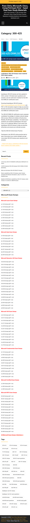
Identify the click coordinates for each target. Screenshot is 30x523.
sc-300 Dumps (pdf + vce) (7, 386)
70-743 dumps (5, 451)
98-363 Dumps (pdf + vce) (7, 404)
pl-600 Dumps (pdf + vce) (7, 308)
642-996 (4, 484)
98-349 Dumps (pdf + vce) (7, 396)
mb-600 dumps (6, 497)
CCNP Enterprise (18, 71)
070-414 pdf (5, 448)
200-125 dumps (23, 451)
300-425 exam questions (7, 71)
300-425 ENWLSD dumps (16, 69)
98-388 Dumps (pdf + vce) (7, 431)
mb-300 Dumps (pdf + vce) (7, 275)
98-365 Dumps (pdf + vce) (7, 409)
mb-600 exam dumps (18, 497)
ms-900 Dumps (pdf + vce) (7, 373)
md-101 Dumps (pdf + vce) (7, 317)
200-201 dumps (6, 458)
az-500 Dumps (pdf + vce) (7, 225)
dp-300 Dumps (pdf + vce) (7, 254)
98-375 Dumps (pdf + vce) (7, 423)
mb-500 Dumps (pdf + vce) (7, 289)
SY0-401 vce (14, 507)
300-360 (15, 464)
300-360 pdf (5, 471)
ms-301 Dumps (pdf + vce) (7, 336)
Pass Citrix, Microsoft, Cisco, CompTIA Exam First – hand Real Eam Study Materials (15, 8)
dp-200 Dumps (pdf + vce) (7, 246)
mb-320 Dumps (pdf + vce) (7, 280)
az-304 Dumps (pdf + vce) (7, 220)
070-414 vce (14, 448)
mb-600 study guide (21, 500)
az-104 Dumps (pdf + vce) (7, 204)
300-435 (22, 471)
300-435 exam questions (8, 477)
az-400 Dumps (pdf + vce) (7, 223)
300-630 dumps (6, 481)
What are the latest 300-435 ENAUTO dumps (11, 170)
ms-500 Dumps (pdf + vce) (7, 339)
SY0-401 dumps (13, 503)
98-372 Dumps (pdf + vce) (7, 420)
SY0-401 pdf (5, 507)
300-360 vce (14, 471)
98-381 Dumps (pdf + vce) (7, 426)
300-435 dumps (6, 474)
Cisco (24, 71)
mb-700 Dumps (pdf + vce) (7, 294)
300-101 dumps (22, 461)
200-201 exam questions (19, 458)
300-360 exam (16, 468)
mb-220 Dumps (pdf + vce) (7, 267)
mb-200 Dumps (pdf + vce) (7, 261)
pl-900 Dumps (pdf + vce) (7, 371)
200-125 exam (5, 455)
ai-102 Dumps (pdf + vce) (7, 238)
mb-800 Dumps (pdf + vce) (7, 297)
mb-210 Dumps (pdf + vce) (7, 264)
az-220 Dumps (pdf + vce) (7, 215)
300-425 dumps (5, 67)
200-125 (14, 451)
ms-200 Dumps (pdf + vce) (7, 326)
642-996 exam (23, 484)
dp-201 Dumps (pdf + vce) (7, 249)
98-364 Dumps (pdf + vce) (7, 407)
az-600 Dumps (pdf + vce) (7, 228)
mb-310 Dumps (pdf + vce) (7, 278)
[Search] (27, 23)
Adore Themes (24, 521)
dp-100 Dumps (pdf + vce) (7, 243)
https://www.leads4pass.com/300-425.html (13, 105)
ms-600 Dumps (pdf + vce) (7, 342)
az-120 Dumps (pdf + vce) (7, 206)
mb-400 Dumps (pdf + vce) (7, 286)
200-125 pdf (15, 455)
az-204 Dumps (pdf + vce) (7, 212)
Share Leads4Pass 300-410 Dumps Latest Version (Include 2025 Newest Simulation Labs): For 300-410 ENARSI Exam (13, 175)
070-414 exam (23, 445)
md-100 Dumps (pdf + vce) (7, 315)
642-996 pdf (5, 487)
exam (4, 77)
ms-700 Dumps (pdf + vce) (7, 345)
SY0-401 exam (23, 503)
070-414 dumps (13, 445)
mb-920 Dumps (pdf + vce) (7, 368)
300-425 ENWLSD (6, 69)
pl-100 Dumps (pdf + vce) (7, 299)
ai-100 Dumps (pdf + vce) (7, 235)
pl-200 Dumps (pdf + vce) (7, 302)
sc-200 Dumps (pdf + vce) (7, 383)
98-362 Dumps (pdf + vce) (7, 401)
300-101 (13, 461)
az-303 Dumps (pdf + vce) (7, 217)
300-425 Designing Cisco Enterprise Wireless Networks (14, 65)
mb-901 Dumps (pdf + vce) (7, 363)
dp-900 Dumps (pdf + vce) (7, 360)
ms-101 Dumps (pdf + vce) (7, 323)
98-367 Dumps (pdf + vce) (7, 415)
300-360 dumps (6, 468)
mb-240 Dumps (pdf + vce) (7, 272)
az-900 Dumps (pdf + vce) (7, 354)
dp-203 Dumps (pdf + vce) (7, 252)
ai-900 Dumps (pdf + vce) (7, 357)
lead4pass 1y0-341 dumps (8, 490)
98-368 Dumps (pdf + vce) (7, 417)
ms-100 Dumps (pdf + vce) (7, 320)
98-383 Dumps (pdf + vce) (7, 428)
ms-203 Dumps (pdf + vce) (7, 331)
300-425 (3, 63)
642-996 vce (14, 487)
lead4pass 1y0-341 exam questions (10, 494)
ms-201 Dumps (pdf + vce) (7, 328)
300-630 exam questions (19, 481)
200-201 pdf (5, 461)
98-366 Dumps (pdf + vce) (7, 412)
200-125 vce (24, 455)
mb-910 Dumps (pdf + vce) (7, 365)
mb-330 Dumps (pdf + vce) (7, 283)
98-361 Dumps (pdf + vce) (7, 398)
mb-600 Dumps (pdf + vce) (7, 291)
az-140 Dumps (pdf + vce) (7, 209)
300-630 (19, 477)
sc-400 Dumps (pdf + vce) (7, 389)
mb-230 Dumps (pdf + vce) (7, 270)
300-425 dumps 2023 (15, 67)
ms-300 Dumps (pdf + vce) (7, 334)
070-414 (4, 445)
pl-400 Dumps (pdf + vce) (7, 305)
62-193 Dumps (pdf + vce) (7, 352)
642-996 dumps (13, 484)
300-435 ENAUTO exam (18, 474)
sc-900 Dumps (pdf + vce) (7, 376)
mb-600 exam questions (8, 500)
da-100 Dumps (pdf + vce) (7, 241)
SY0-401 (4, 503)
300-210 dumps (6, 464)
